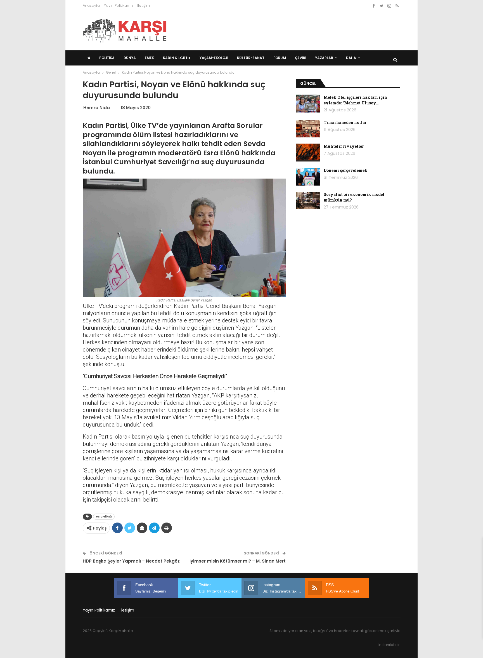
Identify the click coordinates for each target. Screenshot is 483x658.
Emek (149, 57)
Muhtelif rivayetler (344, 146)
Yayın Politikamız (118, 5)
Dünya (130, 57)
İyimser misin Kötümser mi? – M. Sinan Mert (238, 561)
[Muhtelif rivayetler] (308, 152)
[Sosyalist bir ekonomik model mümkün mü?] (308, 201)
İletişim (143, 5)
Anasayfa (91, 5)
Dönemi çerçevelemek (346, 170)
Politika (107, 57)
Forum (279, 57)
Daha (351, 57)
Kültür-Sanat (250, 57)
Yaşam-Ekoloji (214, 57)
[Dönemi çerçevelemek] (308, 177)
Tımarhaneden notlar (345, 122)
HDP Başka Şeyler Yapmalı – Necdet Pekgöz (131, 561)
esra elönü (104, 516)
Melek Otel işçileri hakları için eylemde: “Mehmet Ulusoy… (355, 100)
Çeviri (300, 57)
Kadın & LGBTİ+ (177, 57)
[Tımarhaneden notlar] (308, 129)
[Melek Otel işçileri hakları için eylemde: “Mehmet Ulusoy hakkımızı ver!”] (308, 104)
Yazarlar (324, 57)
